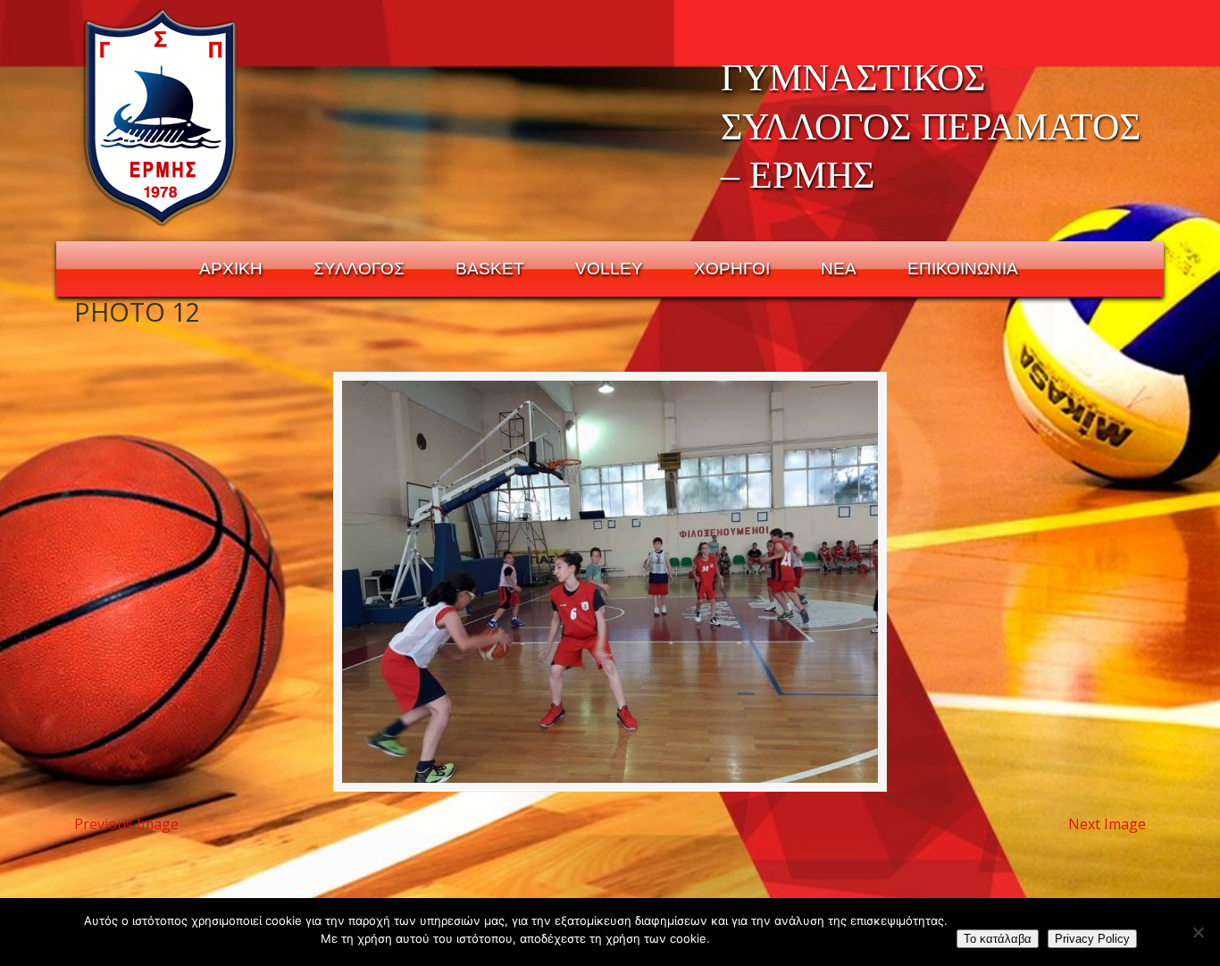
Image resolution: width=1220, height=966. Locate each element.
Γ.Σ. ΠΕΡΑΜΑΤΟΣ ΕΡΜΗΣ (161, 117)
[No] (1198, 932)
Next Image (1107, 824)
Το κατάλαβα (998, 938)
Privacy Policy (1092, 938)
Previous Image (126, 824)
